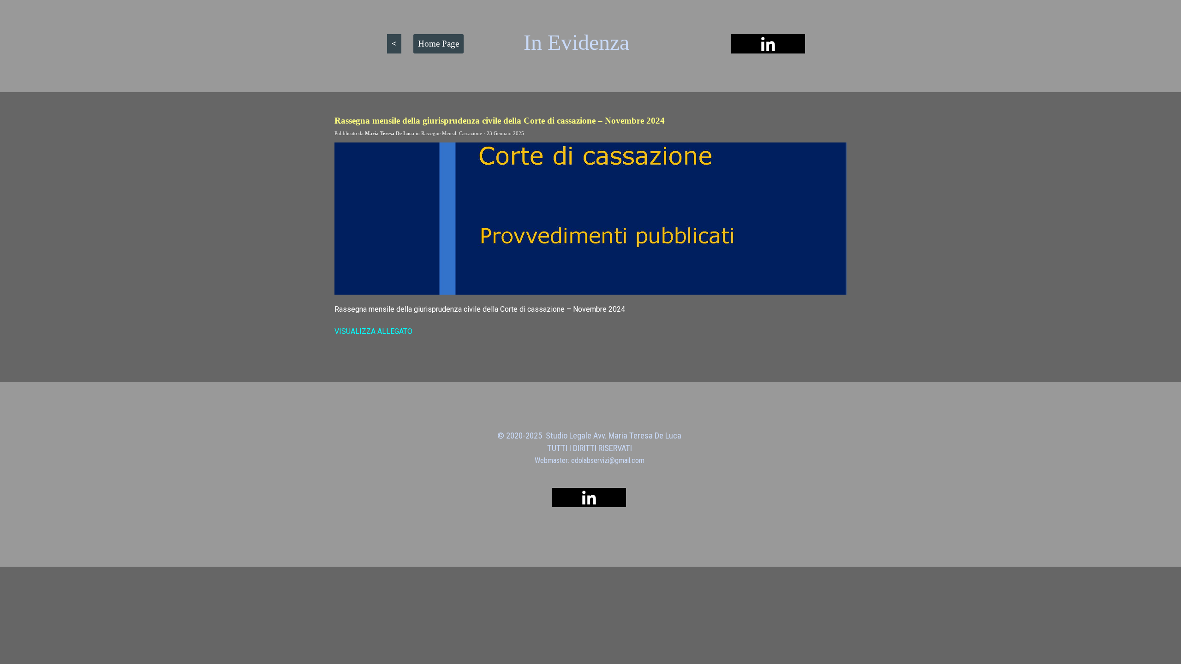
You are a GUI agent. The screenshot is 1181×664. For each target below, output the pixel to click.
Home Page (438, 43)
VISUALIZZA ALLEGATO (373, 331)
